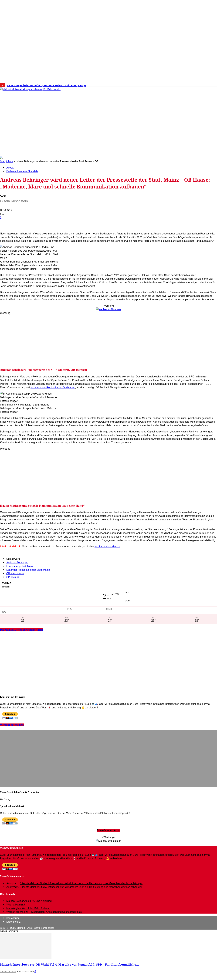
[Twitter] (185, 84)
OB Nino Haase (15, 573)
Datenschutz (13, 921)
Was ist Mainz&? (15, 904)
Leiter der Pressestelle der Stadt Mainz (28, 569)
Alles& (9, 161)
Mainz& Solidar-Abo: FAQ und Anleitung (29, 901)
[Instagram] (180, 84)
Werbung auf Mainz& (12, 724)
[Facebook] (176, 84)
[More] (113, 222)
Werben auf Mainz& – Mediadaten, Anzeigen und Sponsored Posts (44, 912)
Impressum (12, 918)
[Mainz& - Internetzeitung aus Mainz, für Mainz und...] (48, 113)
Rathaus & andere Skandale (22, 171)
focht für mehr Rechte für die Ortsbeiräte (53, 387)
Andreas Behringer (17, 562)
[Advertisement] (95, 337)
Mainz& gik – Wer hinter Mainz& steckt (28, 908)
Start (2, 161)
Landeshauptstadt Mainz (20, 566)
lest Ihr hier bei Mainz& (107, 546)
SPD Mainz (12, 577)
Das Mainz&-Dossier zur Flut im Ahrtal (21, 629)
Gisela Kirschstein (14, 200)
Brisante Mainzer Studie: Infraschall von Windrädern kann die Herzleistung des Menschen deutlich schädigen (81, 883)
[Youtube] (190, 84)
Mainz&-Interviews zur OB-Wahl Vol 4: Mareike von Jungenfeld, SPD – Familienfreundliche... (69, 964)
